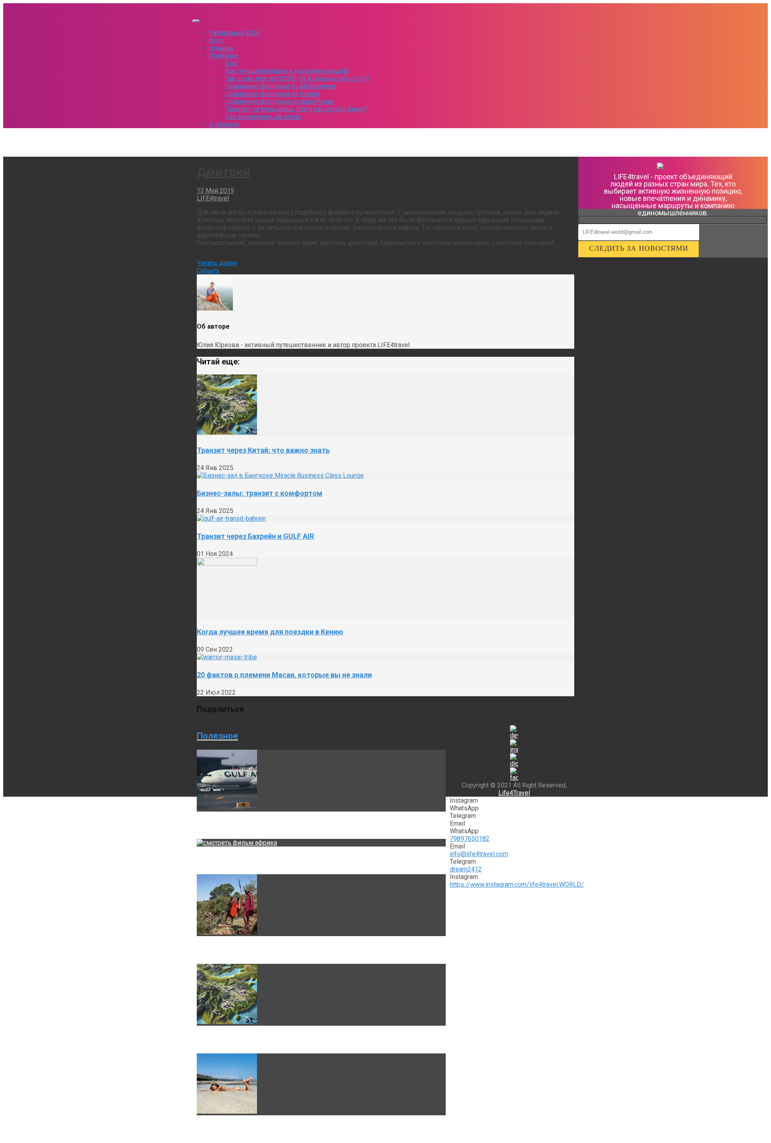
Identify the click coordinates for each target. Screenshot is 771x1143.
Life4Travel (514, 793)
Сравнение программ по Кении (272, 94)
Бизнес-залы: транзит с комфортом (259, 493)
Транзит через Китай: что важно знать (263, 450)
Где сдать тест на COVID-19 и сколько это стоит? (297, 78)
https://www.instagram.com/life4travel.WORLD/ (517, 884)
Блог (232, 63)
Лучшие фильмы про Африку (247, 860)
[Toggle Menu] (196, 21)
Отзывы (221, 48)
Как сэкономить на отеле (263, 117)
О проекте (224, 124)
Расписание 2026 (234, 33)
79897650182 (470, 838)
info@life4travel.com (479, 854)
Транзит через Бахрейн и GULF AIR (255, 536)
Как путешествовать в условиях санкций (287, 71)
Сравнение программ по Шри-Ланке (280, 101)
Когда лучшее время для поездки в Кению (270, 632)
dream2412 (466, 869)
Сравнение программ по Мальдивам (280, 86)
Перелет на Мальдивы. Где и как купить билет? (296, 109)
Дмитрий (223, 172)
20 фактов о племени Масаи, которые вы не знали (284, 675)
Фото (216, 40)
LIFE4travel (213, 198)
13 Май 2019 (215, 190)
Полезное (224, 55)
